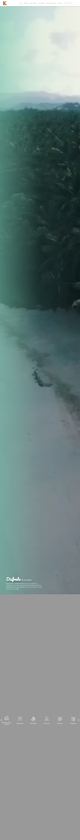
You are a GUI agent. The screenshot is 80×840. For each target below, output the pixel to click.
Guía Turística (33, 3)
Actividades (41, 3)
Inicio (21, 3)
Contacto (60, 3)
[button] (1, 720)
